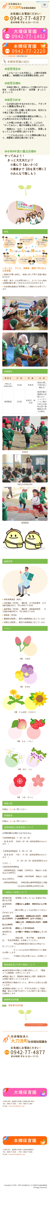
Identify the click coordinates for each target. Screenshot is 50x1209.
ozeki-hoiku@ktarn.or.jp (16, 1106)
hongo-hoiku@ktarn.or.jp (17, 1154)
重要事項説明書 (15, 1005)
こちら (10, 809)
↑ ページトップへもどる (36, 1024)
